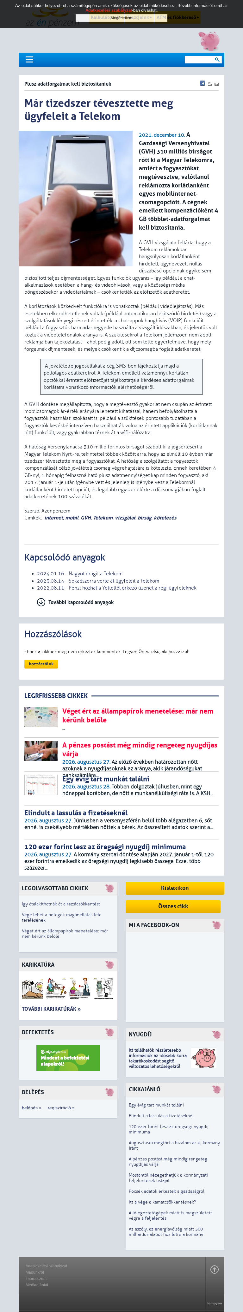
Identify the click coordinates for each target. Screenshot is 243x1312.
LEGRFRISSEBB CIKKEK (56, 696)
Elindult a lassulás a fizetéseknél (161, 1116)
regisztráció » (61, 1107)
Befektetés (38, 1032)
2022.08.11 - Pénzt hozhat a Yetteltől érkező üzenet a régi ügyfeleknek (116, 588)
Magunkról (35, 1272)
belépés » (31, 1107)
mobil (71, 518)
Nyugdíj (140, 1034)
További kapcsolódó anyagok (81, 602)
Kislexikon (175, 888)
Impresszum (36, 1278)
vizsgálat (125, 518)
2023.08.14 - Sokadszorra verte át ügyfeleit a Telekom (98, 581)
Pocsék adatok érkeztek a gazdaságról (166, 1191)
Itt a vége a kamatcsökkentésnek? (162, 1202)
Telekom (103, 518)
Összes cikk (173, 906)
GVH (86, 518)
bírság (145, 518)
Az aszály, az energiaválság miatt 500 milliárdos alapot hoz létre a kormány (166, 1231)
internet (53, 518)
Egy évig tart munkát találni (156, 1105)
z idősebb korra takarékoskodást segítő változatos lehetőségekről (158, 1061)
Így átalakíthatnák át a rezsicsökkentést (61, 904)
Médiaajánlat (37, 1285)
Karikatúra (38, 965)
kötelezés (165, 518)
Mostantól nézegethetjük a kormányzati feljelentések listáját (168, 1177)
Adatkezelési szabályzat (46, 1266)
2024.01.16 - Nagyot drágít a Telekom (79, 574)
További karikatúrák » (51, 1009)
